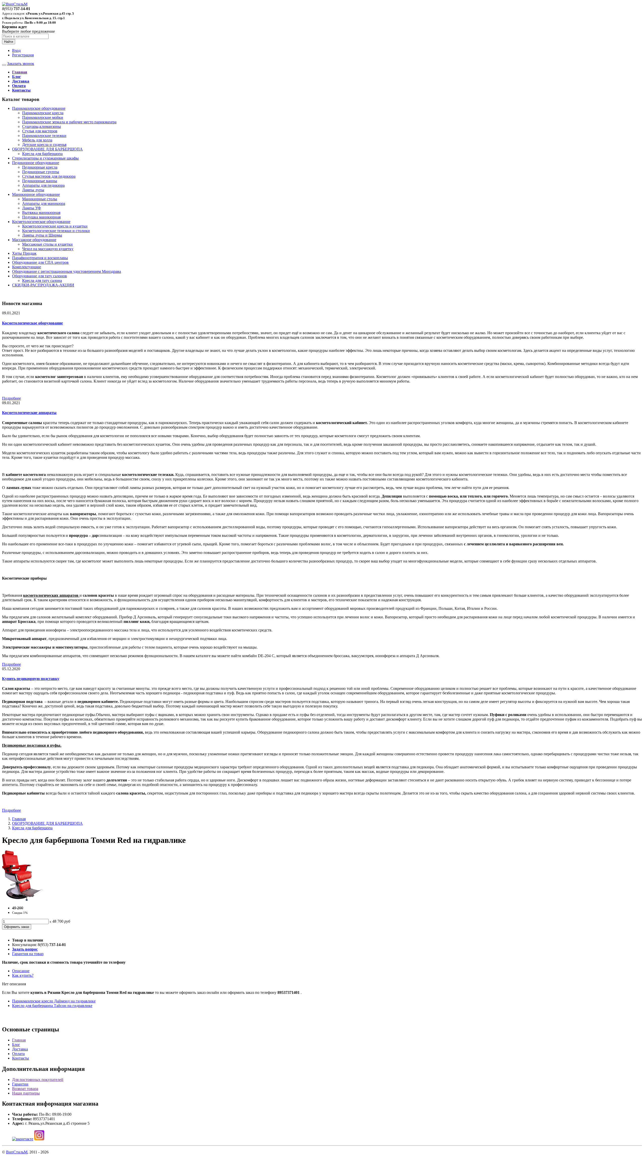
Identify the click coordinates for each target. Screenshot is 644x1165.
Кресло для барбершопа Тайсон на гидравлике (52, 1005)
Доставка (20, 1049)
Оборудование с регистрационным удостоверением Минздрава (66, 271)
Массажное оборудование (34, 240)
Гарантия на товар (28, 954)
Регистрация (23, 55)
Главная (19, 819)
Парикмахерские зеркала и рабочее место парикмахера (69, 122)
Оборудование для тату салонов (39, 276)
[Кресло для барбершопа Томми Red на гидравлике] (22, 899)
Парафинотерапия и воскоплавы (40, 258)
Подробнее (11, 398)
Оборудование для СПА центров (40, 262)
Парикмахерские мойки (42, 117)
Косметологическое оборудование (41, 221)
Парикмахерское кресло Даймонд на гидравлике (54, 1001)
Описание (20, 971)
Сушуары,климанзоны (41, 126)
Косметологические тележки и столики (56, 231)
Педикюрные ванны (39, 181)
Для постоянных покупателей (37, 1079)
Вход (16, 50)
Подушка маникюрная (41, 217)
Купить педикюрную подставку (30, 679)
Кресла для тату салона (42, 280)
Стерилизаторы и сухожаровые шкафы (45, 158)
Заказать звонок (20, 63)
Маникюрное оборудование (36, 194)
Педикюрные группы (40, 172)
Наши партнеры (26, 1093)
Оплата (18, 1053)
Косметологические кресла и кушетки (55, 226)
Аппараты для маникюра (43, 203)
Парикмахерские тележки (44, 135)
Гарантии (20, 1084)
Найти (8, 42)
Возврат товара (25, 1088)
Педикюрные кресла (39, 167)
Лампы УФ (31, 208)
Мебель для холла (37, 140)
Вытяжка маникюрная (41, 212)
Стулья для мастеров (39, 131)
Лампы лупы (33, 190)
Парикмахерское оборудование (38, 108)
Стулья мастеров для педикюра (48, 176)
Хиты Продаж (24, 253)
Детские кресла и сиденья (44, 144)
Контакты (20, 1058)
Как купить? (22, 975)
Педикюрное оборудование (35, 163)
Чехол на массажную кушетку (47, 249)
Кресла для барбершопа (42, 154)
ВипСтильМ (16, 1152)
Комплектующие (26, 267)
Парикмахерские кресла (42, 113)
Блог (16, 1044)
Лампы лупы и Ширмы (42, 235)
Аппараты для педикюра (43, 185)
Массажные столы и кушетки (47, 244)
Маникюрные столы (39, 199)
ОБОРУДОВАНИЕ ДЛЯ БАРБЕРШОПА (47, 149)
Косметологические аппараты (29, 412)
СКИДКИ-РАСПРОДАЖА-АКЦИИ (43, 285)
